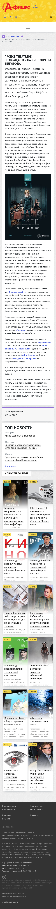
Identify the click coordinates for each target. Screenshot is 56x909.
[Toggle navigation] (28, 27)
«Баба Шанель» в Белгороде (20, 435)
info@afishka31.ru (16, 868)
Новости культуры (10, 806)
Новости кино (8, 809)
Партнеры (6, 815)
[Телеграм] (16, 17)
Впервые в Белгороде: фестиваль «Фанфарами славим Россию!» (23, 446)
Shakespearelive (17, 291)
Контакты (34, 815)
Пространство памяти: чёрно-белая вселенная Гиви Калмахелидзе (24, 459)
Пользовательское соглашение (13, 893)
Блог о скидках (36, 809)
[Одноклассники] (10, 17)
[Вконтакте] (4, 17)
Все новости (10, 466)
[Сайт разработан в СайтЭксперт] (10, 902)
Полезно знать (14, 36)
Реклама (6, 818)
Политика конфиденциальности (14, 896)
